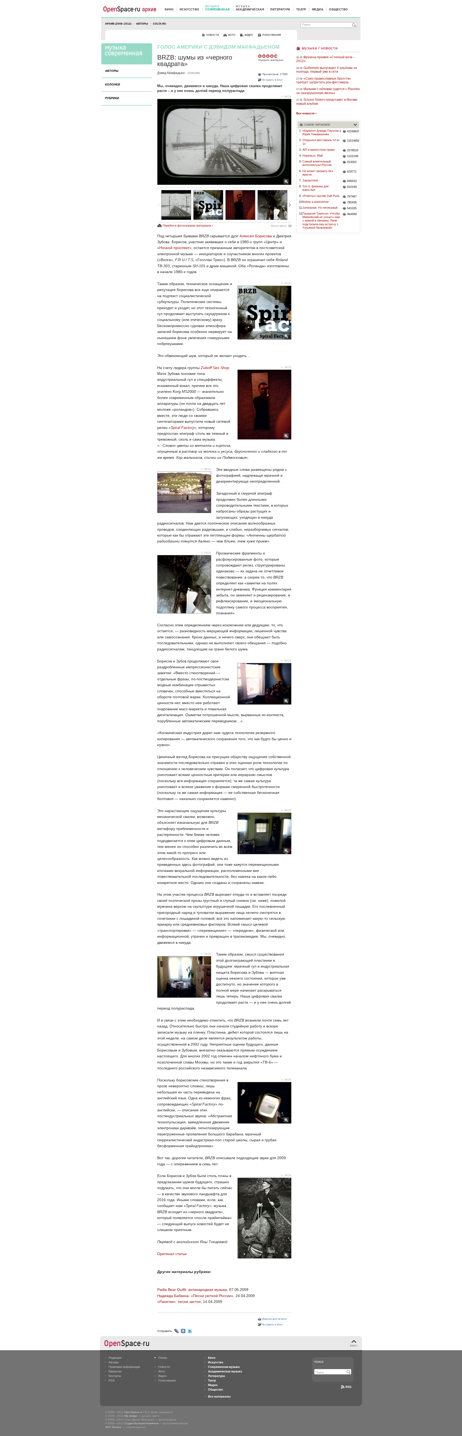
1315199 (352, 156)
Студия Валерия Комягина (141, 1423)
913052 (352, 162)
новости (212, 35)
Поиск (319, 1361)
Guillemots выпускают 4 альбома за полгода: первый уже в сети (326, 69)
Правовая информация (124, 1366)
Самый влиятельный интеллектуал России (317, 163)
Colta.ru (159, 23)
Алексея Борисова (256, 236)
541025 (352, 208)
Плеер (162, 1357)
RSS (111, 1380)
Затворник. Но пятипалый (319, 207)
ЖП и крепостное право (318, 149)
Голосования (167, 1380)
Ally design (130, 1415)
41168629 (353, 131)
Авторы (142, 23)
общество (338, 9)
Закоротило (310, 180)
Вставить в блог (272, 79)
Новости (164, 1366)
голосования (271, 35)
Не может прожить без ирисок (317, 172)
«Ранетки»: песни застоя (179, 1301)
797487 (352, 196)
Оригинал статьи (172, 1254)
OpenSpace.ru (133, 1412)
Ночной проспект (174, 248)
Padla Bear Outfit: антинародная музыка (192, 1289)
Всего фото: (281, 225)
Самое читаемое (317, 124)
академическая (250, 9)
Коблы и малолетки (315, 201)
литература (280, 9)
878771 (352, 171)
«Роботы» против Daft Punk (321, 195)
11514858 (353, 140)
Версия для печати (274, 1318)
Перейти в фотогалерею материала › (188, 225)
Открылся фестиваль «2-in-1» (321, 141)
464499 (352, 214)
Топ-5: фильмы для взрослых (315, 188)
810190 (352, 186)
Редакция (115, 1357)
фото (231, 35)
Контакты (115, 1375)
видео (249, 35)
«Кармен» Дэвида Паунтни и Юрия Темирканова (321, 132)
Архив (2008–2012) (118, 23)
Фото (161, 1371)
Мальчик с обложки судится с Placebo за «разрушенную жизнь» (328, 91)
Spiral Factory (182, 427)
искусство (189, 9)
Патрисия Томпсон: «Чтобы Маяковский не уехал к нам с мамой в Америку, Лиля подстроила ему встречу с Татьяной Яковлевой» (321, 220)
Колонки (112, 84)
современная (217, 9)
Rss (348, 1386)
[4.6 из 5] (260, 56)
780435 (352, 202)
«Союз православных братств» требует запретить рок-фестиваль (323, 80)
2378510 (352, 150)
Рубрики (112, 98)
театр (301, 9)
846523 (352, 181)
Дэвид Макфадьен (171, 73)
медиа (317, 9)
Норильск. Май (312, 155)
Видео (162, 1375)
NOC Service (113, 1427)
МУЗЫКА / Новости (320, 48)
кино (169, 9)
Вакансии (115, 1371)
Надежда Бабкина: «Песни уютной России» (195, 1296)
